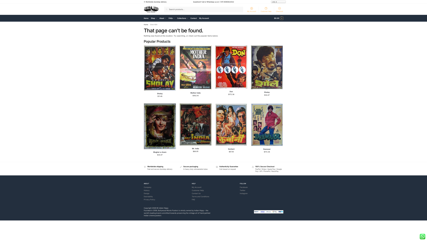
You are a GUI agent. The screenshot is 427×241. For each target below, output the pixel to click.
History (146, 190)
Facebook (244, 187)
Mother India (195, 93)
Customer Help (266, 11)
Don (231, 91)
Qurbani (231, 149)
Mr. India (195, 149)
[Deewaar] (267, 124)
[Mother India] (195, 67)
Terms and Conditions (200, 196)
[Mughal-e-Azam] (160, 126)
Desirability (148, 196)
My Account (251, 11)
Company (147, 187)
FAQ (193, 199)
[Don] (231, 67)
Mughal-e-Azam (159, 152)
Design (146, 193)
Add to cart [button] (160, 101)
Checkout (279, 11)
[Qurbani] (231, 124)
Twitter (242, 190)
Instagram (244, 193)
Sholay (160, 93)
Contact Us (196, 193)
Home (146, 24)
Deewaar (267, 149)
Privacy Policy (149, 199)
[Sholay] (160, 68)
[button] (278, 18)
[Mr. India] (195, 124)
